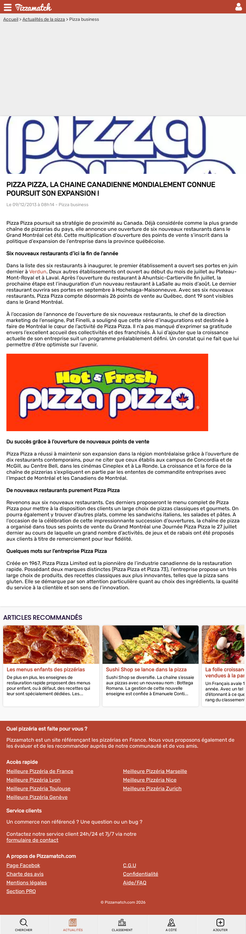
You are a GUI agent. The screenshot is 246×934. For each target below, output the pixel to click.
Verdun (37, 272)
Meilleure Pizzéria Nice (149, 780)
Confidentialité (140, 874)
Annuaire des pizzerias (34, 7)
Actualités (73, 930)
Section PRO (21, 891)
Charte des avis (25, 874)
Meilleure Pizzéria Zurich (152, 788)
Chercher (23, 930)
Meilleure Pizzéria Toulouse (38, 788)
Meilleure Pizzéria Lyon (33, 780)
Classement (122, 930)
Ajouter (220, 930)
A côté (171, 930)
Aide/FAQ (134, 883)
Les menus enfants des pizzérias (46, 669)
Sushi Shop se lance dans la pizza (146, 669)
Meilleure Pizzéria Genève (37, 797)
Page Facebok (23, 865)
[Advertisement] (123, 70)
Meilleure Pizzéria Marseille (155, 771)
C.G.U (129, 865)
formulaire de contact (32, 840)
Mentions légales (26, 883)
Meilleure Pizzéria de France (39, 771)
